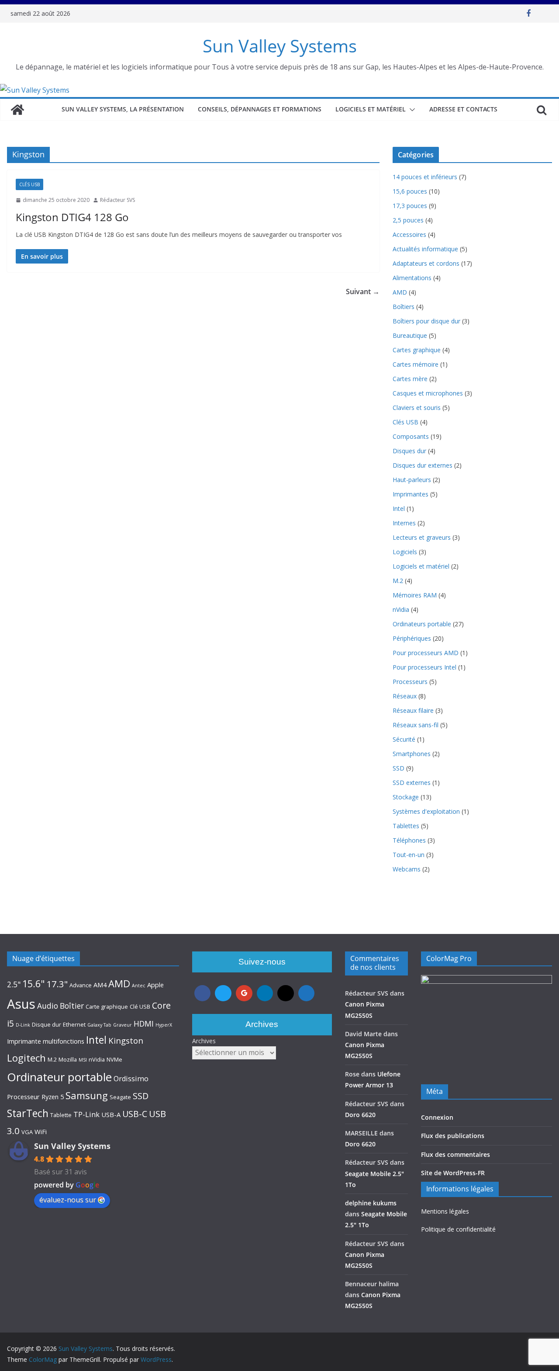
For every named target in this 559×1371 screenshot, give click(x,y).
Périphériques (412, 638)
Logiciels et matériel (370, 109)
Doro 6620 (360, 1115)
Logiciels (405, 552)
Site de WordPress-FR (453, 1173)
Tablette (61, 1115)
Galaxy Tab (99, 1025)
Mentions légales (445, 1211)
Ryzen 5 (52, 1096)
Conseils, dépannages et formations (259, 109)
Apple (155, 984)
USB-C (134, 1114)
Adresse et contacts (463, 109)
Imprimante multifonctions (45, 1041)
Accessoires (409, 234)
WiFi (41, 1131)
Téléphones (409, 840)
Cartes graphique (417, 350)
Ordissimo (131, 1078)
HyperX (163, 1025)
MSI (83, 1060)
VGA (27, 1132)
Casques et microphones (428, 393)
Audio (47, 1005)
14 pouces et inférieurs (425, 177)
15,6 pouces (410, 191)
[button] (410, 109)
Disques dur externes (422, 465)
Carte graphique (107, 1006)
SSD (398, 768)
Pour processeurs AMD (426, 653)
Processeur (23, 1096)
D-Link (23, 1025)
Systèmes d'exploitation (426, 811)
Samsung (87, 1095)
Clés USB (29, 184)
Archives (204, 1041)
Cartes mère (410, 379)
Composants (411, 436)
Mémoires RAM (415, 595)
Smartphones (412, 754)
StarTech (27, 1113)
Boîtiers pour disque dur (426, 321)
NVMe (114, 1059)
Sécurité (404, 739)
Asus (21, 1004)
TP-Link (86, 1114)
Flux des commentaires (455, 1154)
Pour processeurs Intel (424, 667)
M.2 (398, 580)
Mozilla (68, 1059)
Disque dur (46, 1024)
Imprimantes (410, 494)
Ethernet (74, 1024)
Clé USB (140, 1006)
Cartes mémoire (415, 364)
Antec (138, 985)
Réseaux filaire (413, 710)
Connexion (437, 1117)
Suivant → (363, 291)
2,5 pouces (408, 220)
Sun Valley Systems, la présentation (123, 109)
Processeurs (410, 681)
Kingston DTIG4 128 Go (72, 217)
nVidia (401, 609)
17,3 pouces (410, 205)
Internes (404, 523)
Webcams (407, 869)
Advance (80, 985)
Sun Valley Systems (280, 46)
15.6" (33, 983)
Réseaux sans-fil (415, 725)
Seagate (120, 1097)
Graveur (122, 1025)
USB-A (111, 1114)
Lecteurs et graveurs (422, 537)
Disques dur (409, 451)
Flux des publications (452, 1136)
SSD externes (412, 782)
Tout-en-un (408, 854)
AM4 (100, 984)
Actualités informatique (425, 249)
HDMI (144, 1023)
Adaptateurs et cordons (426, 263)
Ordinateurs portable (422, 624)
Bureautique (410, 335)
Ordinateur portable (59, 1077)
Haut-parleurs (412, 480)
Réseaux (405, 696)
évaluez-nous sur (67, 1199)
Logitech (26, 1057)
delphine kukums (371, 1203)
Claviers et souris (417, 407)
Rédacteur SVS (117, 200)
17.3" (57, 984)
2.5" (14, 984)
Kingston (125, 1040)
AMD (400, 292)
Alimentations (412, 278)
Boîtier (72, 1005)
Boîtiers (403, 306)
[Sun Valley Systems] (34, 90)
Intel (399, 508)
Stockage (406, 797)
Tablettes (406, 826)
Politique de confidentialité (458, 1229)
